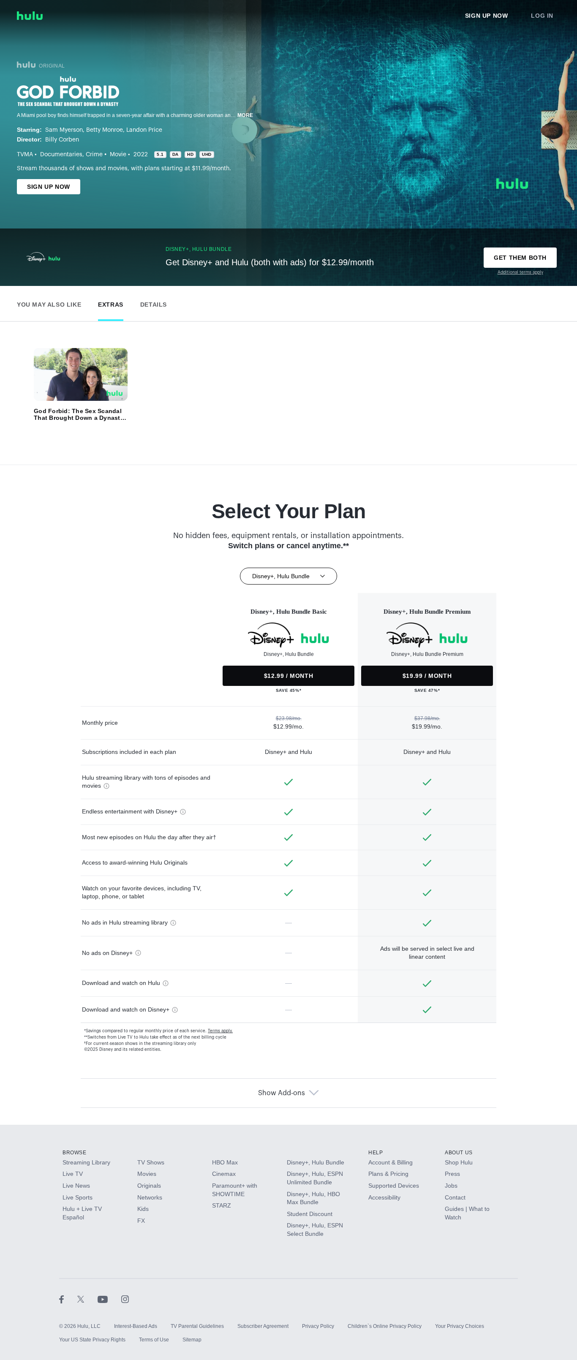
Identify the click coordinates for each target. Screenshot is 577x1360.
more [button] (245, 115)
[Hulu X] (87, 1299)
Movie (118, 155)
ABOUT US (459, 1153)
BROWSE (75, 1153)
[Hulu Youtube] (109, 1299)
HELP (375, 1153)
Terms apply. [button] (220, 1031)
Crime (94, 155)
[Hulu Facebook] (68, 1299)
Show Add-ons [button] (281, 1093)
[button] (49, 303)
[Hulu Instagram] (125, 1299)
